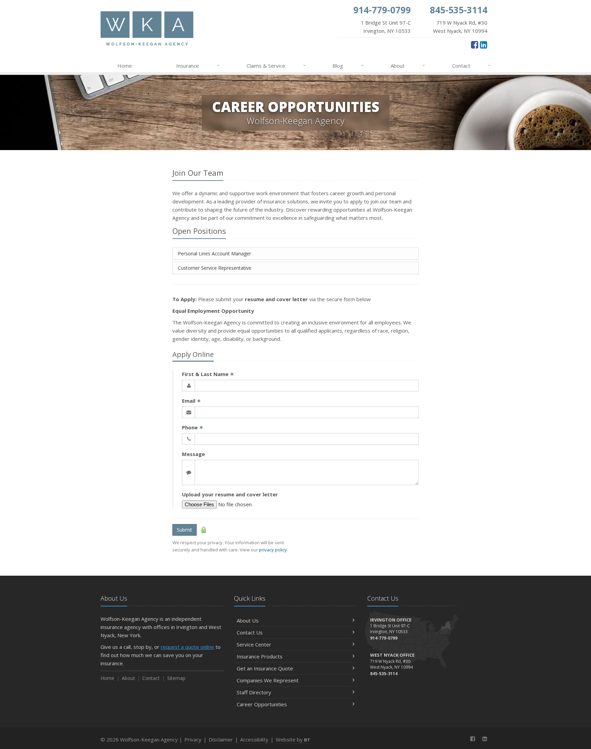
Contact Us (250, 632)
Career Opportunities (262, 704)
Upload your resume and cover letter (230, 494)
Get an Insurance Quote (265, 668)
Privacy (192, 739)
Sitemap (176, 678)
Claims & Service (276, 65)
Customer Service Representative (214, 268)
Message (193, 454)
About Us (248, 620)
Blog (348, 65)
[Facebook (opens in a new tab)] (474, 44)
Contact (471, 65)
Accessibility (254, 739)
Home (124, 65)
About (408, 65)
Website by (293, 739)
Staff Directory (254, 692)
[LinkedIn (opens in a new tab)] (483, 44)
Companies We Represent (268, 680)
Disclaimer (221, 739)
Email (191, 400)
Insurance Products (260, 656)
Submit (184, 529)
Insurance (198, 65)
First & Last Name (208, 374)
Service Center (254, 644)
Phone (192, 427)
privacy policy (273, 550)
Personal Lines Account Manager (214, 253)
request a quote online (187, 646)
